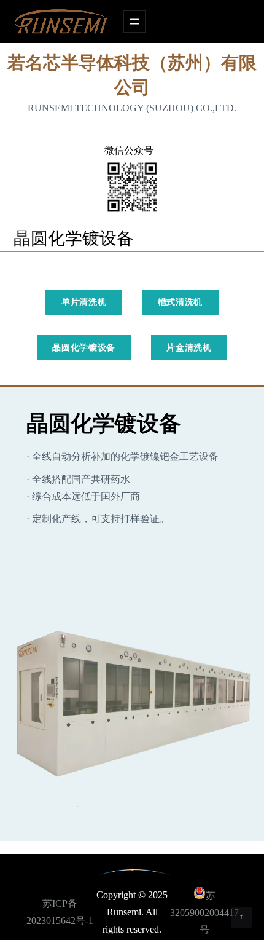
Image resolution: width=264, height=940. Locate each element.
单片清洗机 (84, 302)
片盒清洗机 (189, 347)
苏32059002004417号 (204, 912)
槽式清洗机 (180, 302)
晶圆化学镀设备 (83, 347)
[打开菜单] (134, 21)
